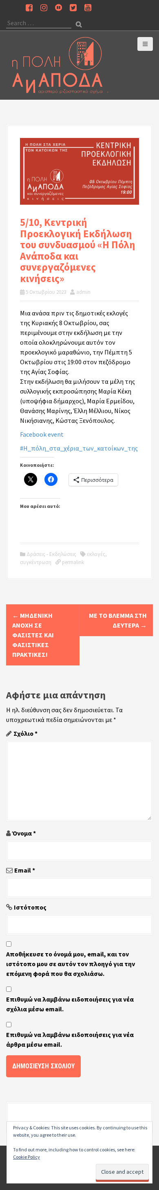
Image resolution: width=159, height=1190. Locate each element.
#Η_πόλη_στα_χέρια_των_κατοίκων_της (79, 448)
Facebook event (42, 434)
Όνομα (24, 833)
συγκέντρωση (35, 562)
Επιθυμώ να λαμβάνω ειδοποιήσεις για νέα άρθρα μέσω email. (70, 1039)
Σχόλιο (25, 733)
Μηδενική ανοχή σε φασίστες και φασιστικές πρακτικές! (33, 634)
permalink (72, 562)
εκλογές (96, 554)
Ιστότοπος (30, 907)
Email (24, 870)
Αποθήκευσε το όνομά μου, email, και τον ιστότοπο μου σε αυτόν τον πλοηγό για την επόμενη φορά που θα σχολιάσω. (70, 964)
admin (83, 292)
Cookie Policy (26, 1157)
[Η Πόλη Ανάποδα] (60, 64)
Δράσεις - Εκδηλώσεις (51, 554)
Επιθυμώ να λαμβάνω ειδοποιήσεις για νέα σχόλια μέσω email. (70, 1004)
